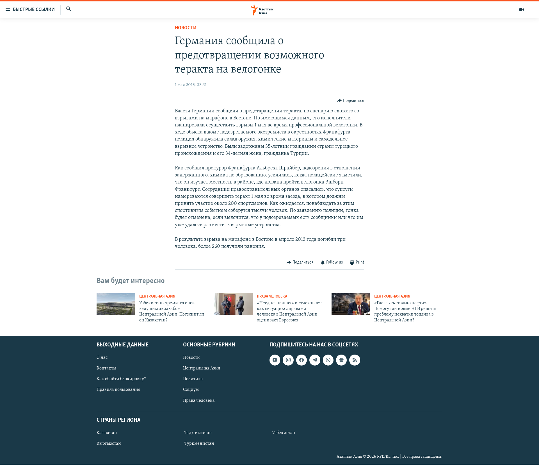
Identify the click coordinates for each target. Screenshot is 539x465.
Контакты (106, 368)
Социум (191, 390)
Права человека (272, 296)
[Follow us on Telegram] (314, 360)
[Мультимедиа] (521, 9)
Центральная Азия (157, 296)
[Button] (350, 101)
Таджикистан (198, 433)
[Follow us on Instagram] (288, 360)
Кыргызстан (109, 443)
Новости (186, 28)
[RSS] (354, 360)
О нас (102, 358)
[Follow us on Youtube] (275, 360)
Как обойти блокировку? (121, 379)
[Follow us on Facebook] (301, 360)
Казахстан (107, 433)
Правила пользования (118, 390)
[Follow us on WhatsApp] (328, 360)
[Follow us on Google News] (341, 360)
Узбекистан (283, 433)
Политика (193, 379)
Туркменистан (199, 443)
